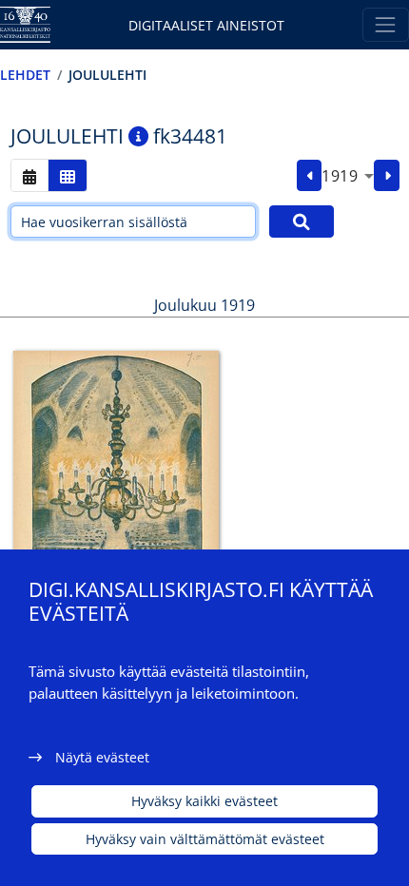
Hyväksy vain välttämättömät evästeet (205, 839)
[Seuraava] (386, 176)
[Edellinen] (309, 176)
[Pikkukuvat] (68, 175)
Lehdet (25, 75)
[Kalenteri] (29, 175)
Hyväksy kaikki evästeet (204, 801)
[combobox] (347, 175)
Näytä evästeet (102, 757)
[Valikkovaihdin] (385, 24)
